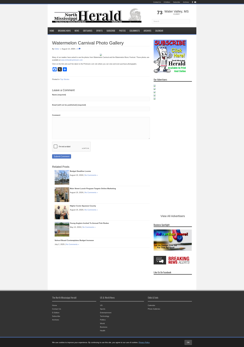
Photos (122, 30)
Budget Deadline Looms (80, 171)
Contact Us (157, 2)
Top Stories (64, 79)
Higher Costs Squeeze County (83, 206)
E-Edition (167, 2)
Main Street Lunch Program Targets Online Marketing (93, 188)
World (102, 323)
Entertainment (105, 313)
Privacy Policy (144, 342)
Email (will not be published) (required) (69, 105)
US (101, 305)
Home (52, 30)
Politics (103, 320)
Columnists (134, 30)
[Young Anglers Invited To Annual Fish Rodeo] (62, 229)
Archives (186, 2)
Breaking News (64, 30)
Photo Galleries (154, 309)
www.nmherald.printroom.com (72, 60)
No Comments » (91, 175)
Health (102, 331)
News (77, 30)
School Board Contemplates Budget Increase (74, 240)
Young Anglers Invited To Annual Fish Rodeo (89, 223)
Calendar (159, 30)
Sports (99, 30)
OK (188, 342)
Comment (56, 115)
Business (103, 327)
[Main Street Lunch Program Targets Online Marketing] (62, 195)
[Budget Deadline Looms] (62, 177)
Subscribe (176, 2)
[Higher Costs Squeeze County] (62, 212)
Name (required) (59, 95)
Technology (104, 316)
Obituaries (87, 30)
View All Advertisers (173, 216)
